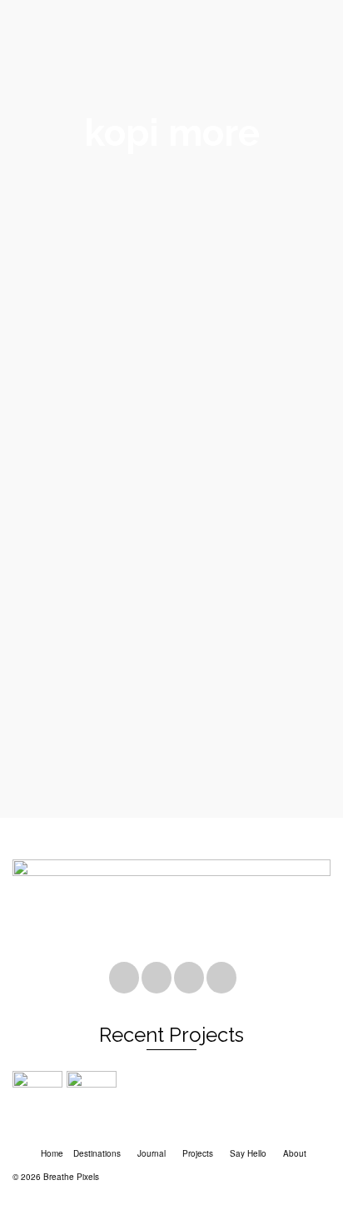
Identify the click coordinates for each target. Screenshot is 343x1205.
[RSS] (221, 977)
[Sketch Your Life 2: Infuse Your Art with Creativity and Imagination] (39, 1096)
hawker (170, 762)
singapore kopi (236, 780)
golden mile (129, 762)
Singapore (58, 762)
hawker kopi (269, 762)
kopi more (68, 780)
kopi (37, 780)
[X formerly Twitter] (157, 977)
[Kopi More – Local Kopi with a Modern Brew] (171, 382)
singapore (111, 780)
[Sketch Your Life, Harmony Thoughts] (94, 1096)
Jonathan (50, 626)
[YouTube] (189, 977)
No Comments (193, 626)
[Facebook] (124, 977)
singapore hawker (169, 780)
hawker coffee (214, 762)
